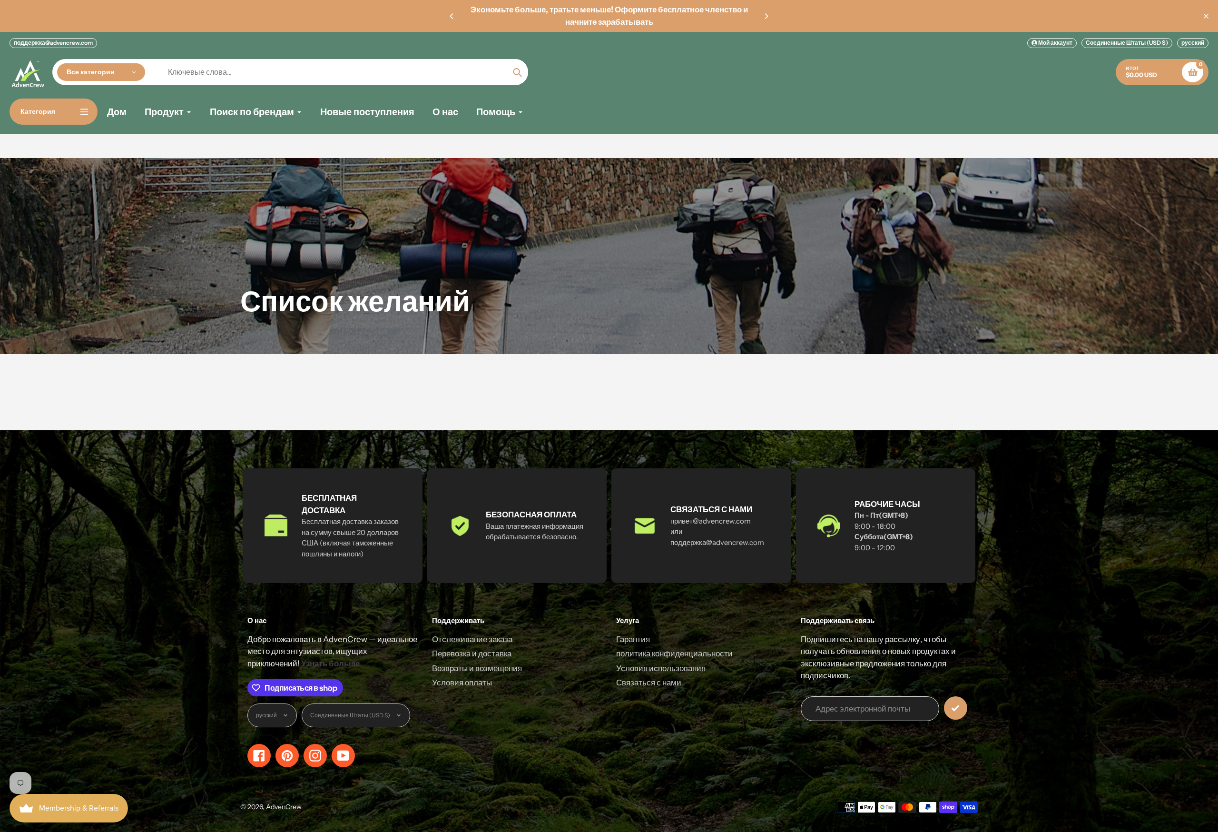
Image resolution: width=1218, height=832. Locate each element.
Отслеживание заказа (472, 639)
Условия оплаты (462, 682)
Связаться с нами (648, 682)
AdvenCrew (284, 806)
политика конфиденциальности (674, 653)
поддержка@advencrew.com (53, 42)
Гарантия (633, 639)
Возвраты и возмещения (477, 668)
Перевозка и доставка (471, 653)
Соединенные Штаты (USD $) (1127, 42)
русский (1192, 42)
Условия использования (661, 668)
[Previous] (452, 16)
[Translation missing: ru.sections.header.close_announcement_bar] (1206, 16)
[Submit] (955, 708)
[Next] (766, 16)
